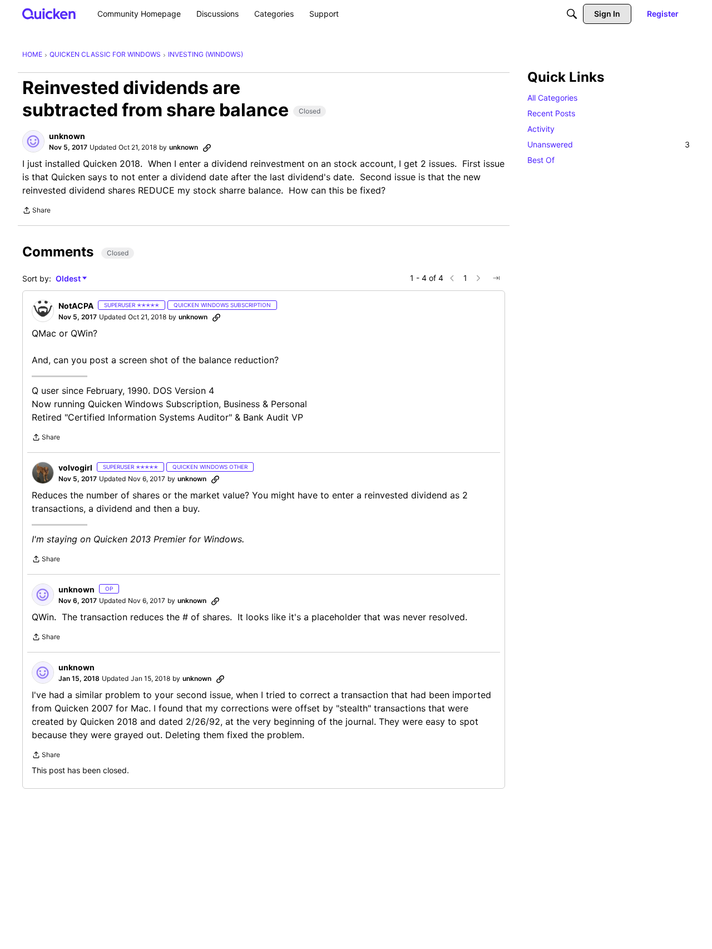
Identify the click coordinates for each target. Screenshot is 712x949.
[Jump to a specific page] (496, 278)
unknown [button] (67, 136)
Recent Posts (551, 113)
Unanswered (608, 144)
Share (36, 211)
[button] (33, 141)
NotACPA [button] (75, 305)
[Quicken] (49, 13)
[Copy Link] (207, 147)
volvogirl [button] (75, 467)
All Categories (552, 97)
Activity (541, 129)
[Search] (572, 14)
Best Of (541, 160)
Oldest (69, 279)
